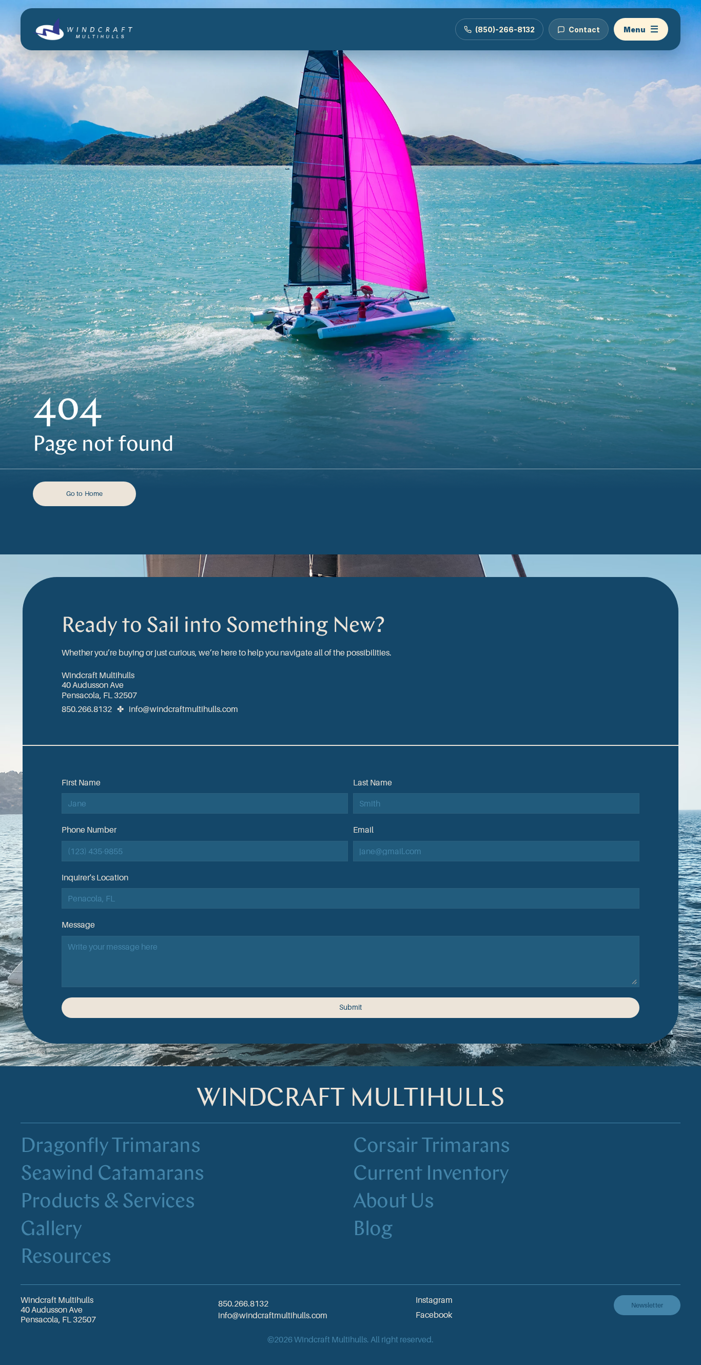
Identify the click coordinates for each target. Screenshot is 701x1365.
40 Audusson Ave (93, 685)
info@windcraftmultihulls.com (183, 709)
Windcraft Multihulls (98, 675)
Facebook (434, 1315)
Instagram (434, 1300)
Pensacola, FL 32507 (99, 695)
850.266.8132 (87, 709)
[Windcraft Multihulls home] (85, 29)
